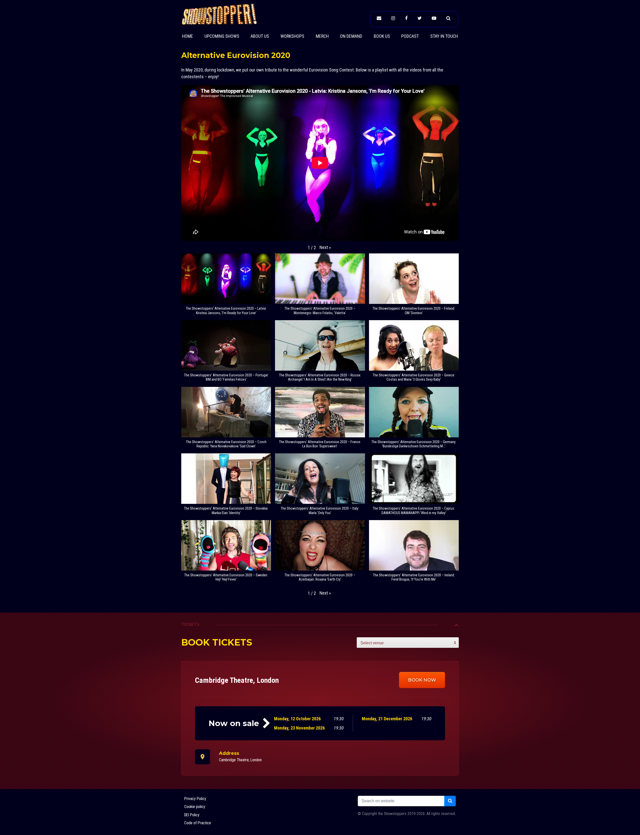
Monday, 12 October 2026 (297, 718)
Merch (322, 36)
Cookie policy (194, 806)
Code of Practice (197, 823)
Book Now (422, 680)
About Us (259, 36)
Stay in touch (444, 36)
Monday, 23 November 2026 (299, 728)
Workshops (292, 36)
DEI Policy (192, 815)
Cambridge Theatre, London (240, 760)
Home (187, 36)
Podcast (410, 36)
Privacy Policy (195, 798)
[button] (325, 247)
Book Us (382, 36)
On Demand (351, 36)
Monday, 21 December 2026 (387, 718)
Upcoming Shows (221, 36)
